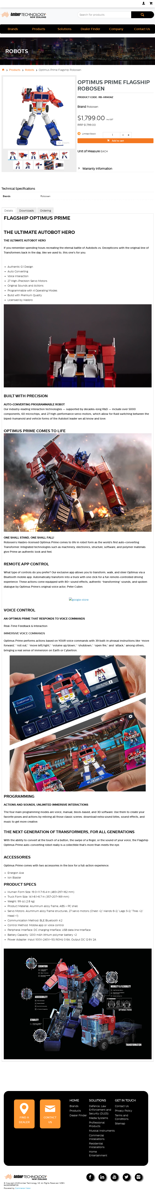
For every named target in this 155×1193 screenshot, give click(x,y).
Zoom (65, 142)
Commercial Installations (97, 1137)
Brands (13, 29)
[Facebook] (90, 1177)
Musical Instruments (102, 1130)
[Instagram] (138, 1177)
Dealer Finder (90, 29)
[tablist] (78, 638)
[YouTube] (114, 1177)
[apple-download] (67, 599)
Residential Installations (97, 1145)
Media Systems (98, 1118)
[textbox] (104, 14)
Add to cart (117, 140)
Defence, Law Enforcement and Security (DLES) (100, 1110)
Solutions (64, 29)
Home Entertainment (98, 1153)
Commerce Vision (23, 1188)
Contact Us (142, 29)
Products (38, 29)
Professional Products (97, 1124)
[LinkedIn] (102, 1177)
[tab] (9, 210)
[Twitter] (126, 1177)
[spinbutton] (111, 135)
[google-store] (78, 599)
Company (116, 29)
